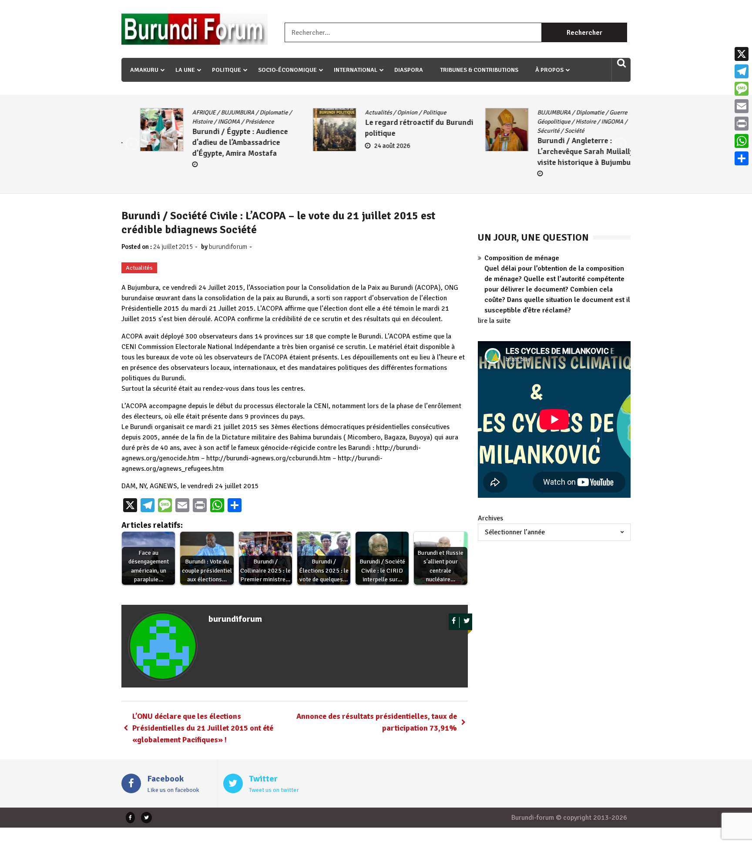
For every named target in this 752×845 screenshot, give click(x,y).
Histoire (184, 121)
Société (556, 130)
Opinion (389, 112)
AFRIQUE (185, 112)
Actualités (359, 112)
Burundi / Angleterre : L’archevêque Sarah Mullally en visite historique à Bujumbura (572, 151)
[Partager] (741, 158)
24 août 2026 (374, 146)
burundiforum (228, 247)
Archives (490, 518)
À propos (549, 70)
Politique (226, 70)
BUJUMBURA (219, 112)
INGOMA (210, 121)
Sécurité (530, 130)
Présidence (241, 121)
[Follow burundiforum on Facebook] (454, 622)
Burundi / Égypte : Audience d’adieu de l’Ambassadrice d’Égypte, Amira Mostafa (221, 142)
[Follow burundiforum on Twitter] (466, 622)
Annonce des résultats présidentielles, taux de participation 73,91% (376, 722)
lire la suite (494, 320)
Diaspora (408, 70)
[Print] (741, 123)
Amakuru (144, 70)
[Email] (741, 106)
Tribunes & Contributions (479, 70)
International (355, 70)
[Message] (741, 88)
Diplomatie (255, 112)
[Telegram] (741, 71)
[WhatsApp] (741, 141)
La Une (185, 70)
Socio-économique (287, 70)
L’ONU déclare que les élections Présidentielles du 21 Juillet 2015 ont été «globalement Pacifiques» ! (202, 727)
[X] (741, 54)
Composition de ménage (521, 258)
